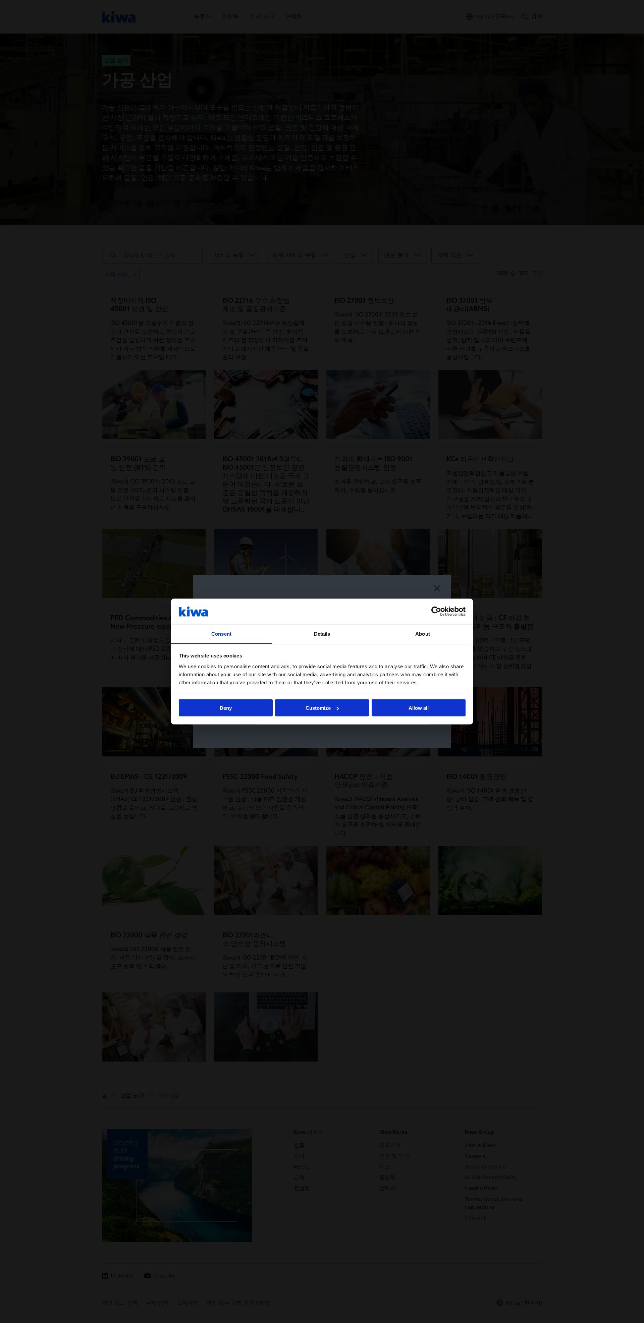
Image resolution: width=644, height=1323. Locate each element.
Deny (226, 708)
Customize (318, 708)
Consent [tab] (221, 633)
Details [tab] (322, 633)
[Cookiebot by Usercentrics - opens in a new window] (436, 612)
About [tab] (422, 633)
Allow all (419, 708)
